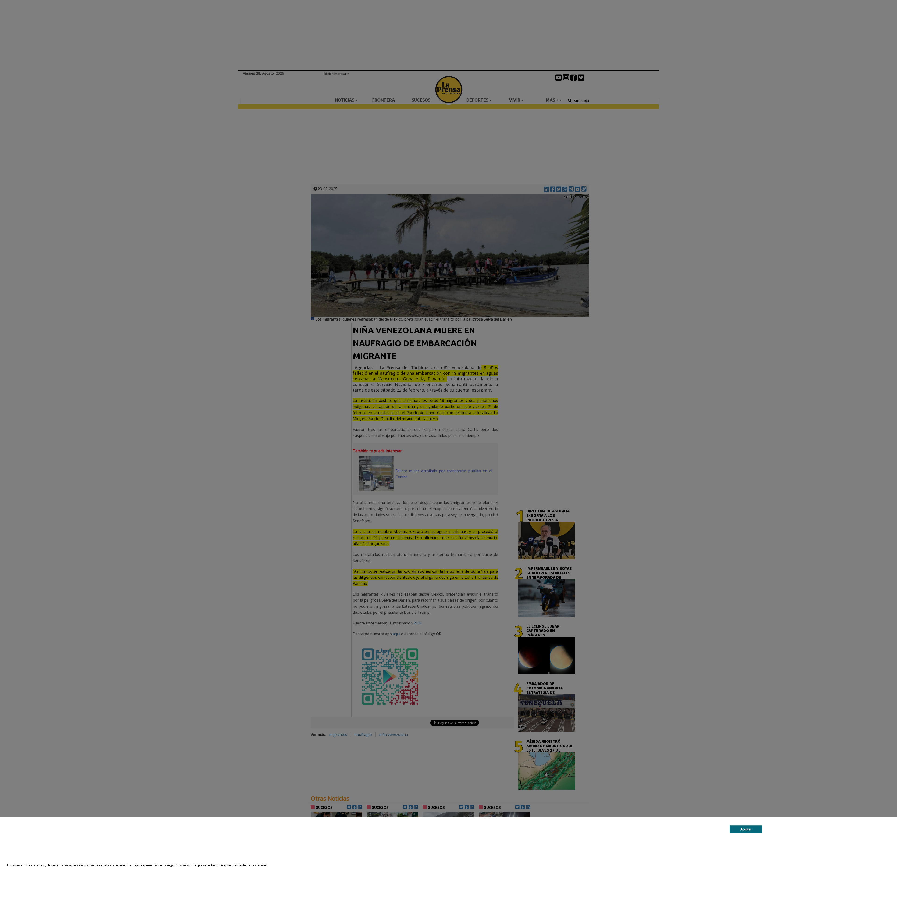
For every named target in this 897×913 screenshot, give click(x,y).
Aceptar (745, 829)
